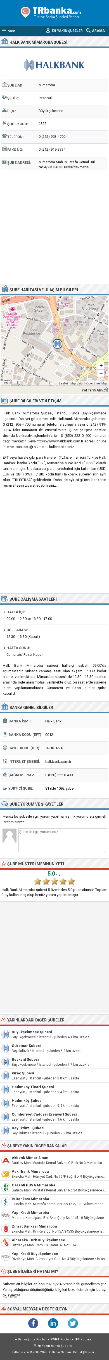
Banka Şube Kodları (32, 1339)
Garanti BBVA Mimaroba (33, 1185)
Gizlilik (77, 1352)
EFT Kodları (82, 1339)
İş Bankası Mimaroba (30, 1199)
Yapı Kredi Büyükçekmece (35, 1254)
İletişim (89, 1352)
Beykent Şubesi (25, 1059)
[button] (54, 340)
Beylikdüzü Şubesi (28, 1128)
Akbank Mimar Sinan (30, 1158)
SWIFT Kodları (60, 1339)
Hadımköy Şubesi (27, 1100)
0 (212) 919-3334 (52, 149)
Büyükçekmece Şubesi (32, 1032)
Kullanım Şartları (60, 1352)
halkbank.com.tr (58, 761)
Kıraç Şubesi (23, 1073)
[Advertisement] (54, 226)
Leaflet (63, 383)
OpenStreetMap (96, 383)
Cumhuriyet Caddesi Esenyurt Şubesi (44, 1114)
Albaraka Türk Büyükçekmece (38, 1240)
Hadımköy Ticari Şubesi (33, 1087)
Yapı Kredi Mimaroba (30, 1212)
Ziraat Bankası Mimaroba (34, 1226)
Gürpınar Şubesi (26, 1046)
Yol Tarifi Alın (92, 390)
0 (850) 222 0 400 (59, 775)
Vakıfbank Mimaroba (30, 1171)
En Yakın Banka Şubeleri (55, 1346)
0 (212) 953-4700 (52, 136)
